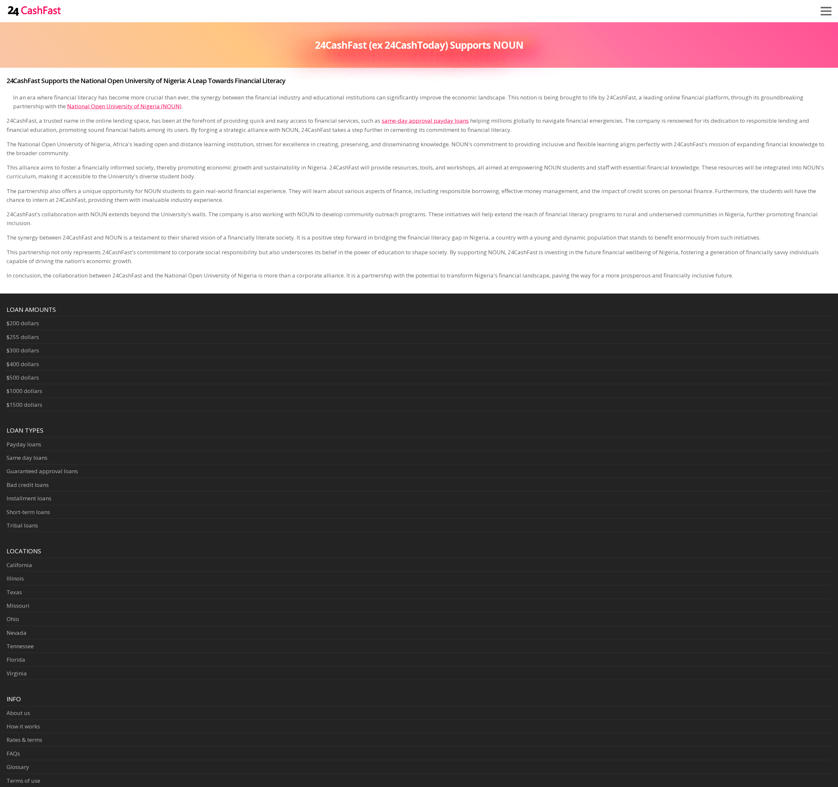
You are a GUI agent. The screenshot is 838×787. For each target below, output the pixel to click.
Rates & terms (24, 739)
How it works (23, 726)
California (19, 565)
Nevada (17, 632)
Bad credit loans (28, 485)
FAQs (13, 753)
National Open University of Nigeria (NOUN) (124, 106)
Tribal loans (22, 525)
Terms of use (23, 780)
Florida (16, 659)
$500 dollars (23, 377)
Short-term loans (28, 512)
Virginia (17, 673)
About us (18, 713)
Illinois (15, 578)
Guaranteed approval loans (42, 471)
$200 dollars (23, 323)
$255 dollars (23, 337)
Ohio (13, 619)
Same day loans (27, 457)
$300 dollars (23, 350)
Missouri (18, 605)
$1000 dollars (24, 391)
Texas (14, 592)
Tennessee (20, 646)
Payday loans (24, 444)
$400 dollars (23, 364)
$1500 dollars (24, 404)
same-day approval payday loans (425, 120)
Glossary (18, 767)
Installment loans (29, 498)
